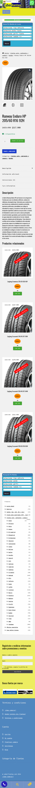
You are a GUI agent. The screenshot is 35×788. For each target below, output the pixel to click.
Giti (10, 561)
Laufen (10, 587)
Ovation (11, 601)
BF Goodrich (12, 532)
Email (3, 661)
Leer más (17, 293)
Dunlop (10, 552)
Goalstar (11, 563)
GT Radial (11, 572)
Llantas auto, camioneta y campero (17, 517)
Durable (11, 555)
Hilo (10, 578)
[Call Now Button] (4, 784)
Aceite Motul (10, 506)
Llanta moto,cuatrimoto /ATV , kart (17, 514)
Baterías (9, 509)
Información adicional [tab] (10, 174)
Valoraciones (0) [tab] (8, 180)
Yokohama (11, 624)
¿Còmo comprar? (10, 710)
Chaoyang (11, 540)
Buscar (17, 784)
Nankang (11, 598)
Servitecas (9, 746)
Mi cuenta (8, 738)
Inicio (6, 53)
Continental (12, 543)
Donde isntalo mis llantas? (15, 714)
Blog (6, 749)
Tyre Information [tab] (8, 186)
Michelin (11, 595)
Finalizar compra (11, 742)
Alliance (11, 523)
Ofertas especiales (12, 627)
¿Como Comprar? (8, 776)
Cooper (10, 546)
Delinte (11, 549)
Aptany (10, 529)
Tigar (10, 618)
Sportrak (11, 615)
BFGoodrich (12, 535)
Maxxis (10, 592)
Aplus (10, 526)
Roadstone (11, 607)
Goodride (11, 566)
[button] (29, 70)
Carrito (7, 734)
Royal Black (12, 610)
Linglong (11, 589)
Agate (10, 520)
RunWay (11, 55)
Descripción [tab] (6, 168)
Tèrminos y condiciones (14, 718)
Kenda (10, 584)
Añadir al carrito (17, 140)
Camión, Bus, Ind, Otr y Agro (15, 512)
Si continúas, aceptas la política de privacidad (14, 667)
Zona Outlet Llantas (13, 630)
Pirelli (11, 604)
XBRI (10, 621)
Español (8, 1)
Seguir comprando (9, 151)
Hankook (11, 575)
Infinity (11, 581)
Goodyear (11, 569)
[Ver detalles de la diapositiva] (9, 691)
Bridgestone (12, 538)
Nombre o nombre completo (9, 655)
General (11, 558)
